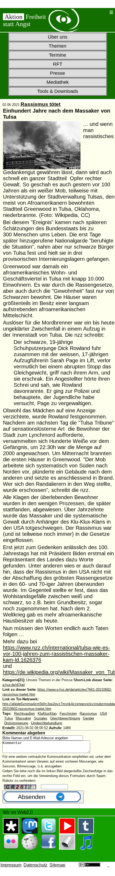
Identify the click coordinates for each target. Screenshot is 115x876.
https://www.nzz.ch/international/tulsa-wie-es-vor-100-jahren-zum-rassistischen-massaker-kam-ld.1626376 (56, 654)
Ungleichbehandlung (46, 723)
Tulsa (8, 718)
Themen (57, 46)
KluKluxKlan (47, 713)
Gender (88, 718)
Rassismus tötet (40, 104)
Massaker (23, 718)
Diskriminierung (16, 723)
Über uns (57, 37)
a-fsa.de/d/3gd (13, 685)
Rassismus (88, 713)
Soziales (40, 718)
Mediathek (58, 82)
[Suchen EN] (103, 12)
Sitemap (57, 865)
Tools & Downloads (57, 91)
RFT (57, 64)
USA (103, 713)
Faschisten (68, 713)
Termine (57, 55)
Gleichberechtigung (65, 718)
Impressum (11, 865)
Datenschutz (35, 865)
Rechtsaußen (24, 713)
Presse (57, 73)
